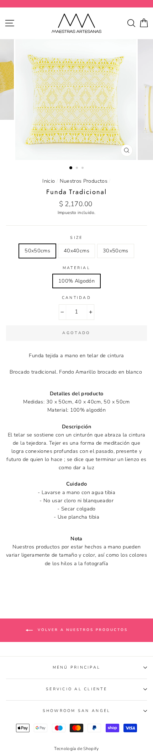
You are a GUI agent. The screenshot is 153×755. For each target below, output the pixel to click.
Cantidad (76, 297)
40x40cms (76, 250)
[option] (76, 99)
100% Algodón (76, 280)
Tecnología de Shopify (76, 748)
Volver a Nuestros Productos (82, 629)
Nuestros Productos (84, 180)
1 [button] (71, 168)
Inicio (48, 180)
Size (76, 237)
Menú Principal (77, 667)
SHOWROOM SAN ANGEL (77, 710)
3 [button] (83, 168)
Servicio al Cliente (76, 689)
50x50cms (37, 250)
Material (76, 268)
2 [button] (77, 168)
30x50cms (115, 250)
